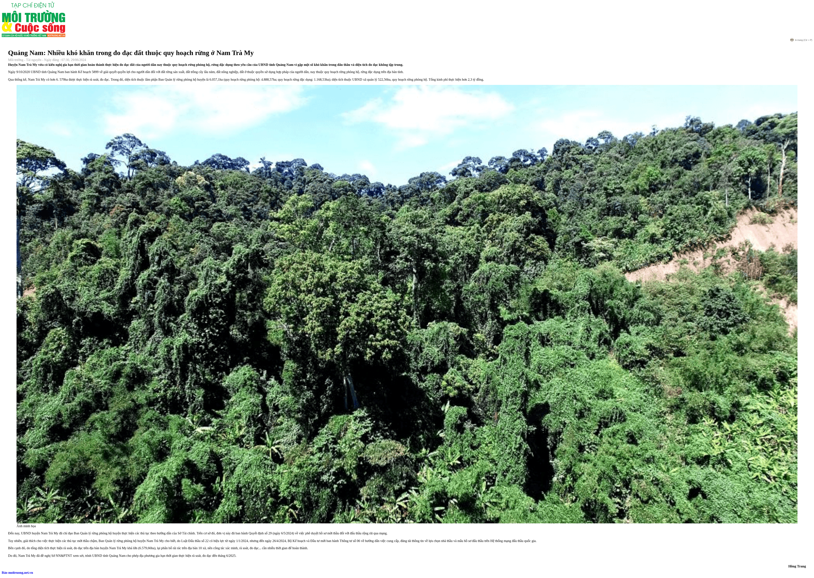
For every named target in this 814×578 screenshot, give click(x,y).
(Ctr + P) (803, 40)
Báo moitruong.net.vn (17, 572)
